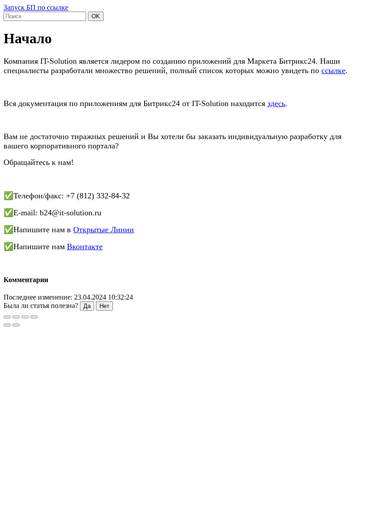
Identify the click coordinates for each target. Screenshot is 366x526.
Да (87, 306)
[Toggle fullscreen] (25, 317)
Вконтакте (85, 246)
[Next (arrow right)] (16, 325)
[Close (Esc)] (7, 317)
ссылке (333, 70)
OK (96, 16)
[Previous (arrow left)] (7, 325)
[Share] (16, 317)
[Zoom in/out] (33, 317)
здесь (276, 103)
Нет (104, 306)
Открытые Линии (103, 229)
